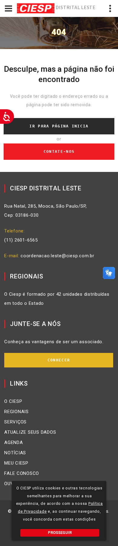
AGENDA (13, 442)
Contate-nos (59, 151)
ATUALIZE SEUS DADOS (30, 432)
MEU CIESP (16, 463)
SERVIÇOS (15, 422)
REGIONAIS (16, 411)
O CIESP (13, 401)
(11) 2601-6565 (21, 240)
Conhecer (59, 360)
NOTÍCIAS (15, 453)
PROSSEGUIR (60, 532)
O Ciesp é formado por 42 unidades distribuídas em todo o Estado (57, 298)
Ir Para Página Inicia (58, 126)
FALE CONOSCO (21, 473)
